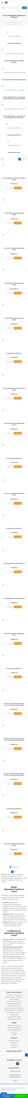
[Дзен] (17, 1063)
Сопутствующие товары (14, 1017)
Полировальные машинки (14, 1012)
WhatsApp (9, 1063)
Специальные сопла (14, 152)
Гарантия (14, 1047)
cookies (14, 1090)
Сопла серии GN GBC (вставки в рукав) (14, 79)
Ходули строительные (14, 1006)
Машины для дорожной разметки (14, 1008)
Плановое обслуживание (14, 1030)
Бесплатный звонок (21, 1096)
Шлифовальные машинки (14, 1001)
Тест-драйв (14, 1032)
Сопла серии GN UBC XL (14, 135)
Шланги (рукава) (14, 999)
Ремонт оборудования (14, 1027)
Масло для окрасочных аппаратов (14, 1010)
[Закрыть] (10, 1087)
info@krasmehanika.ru (15, 1075)
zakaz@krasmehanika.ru (15, 1077)
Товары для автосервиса (14, 1003)
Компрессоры (14, 1014)
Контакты (14, 1038)
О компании (14, 1045)
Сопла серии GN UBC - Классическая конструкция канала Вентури (14, 116)
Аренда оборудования (14, 1025)
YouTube (13, 1063)
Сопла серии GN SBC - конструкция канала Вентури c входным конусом (14, 97)
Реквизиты (14, 1043)
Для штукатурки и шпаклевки (14, 997)
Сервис (14, 1023)
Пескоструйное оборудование (14, 995)
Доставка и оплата (14, 1040)
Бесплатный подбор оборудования (7, 1095)
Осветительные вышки (14, 1019)
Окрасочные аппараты (14, 992)
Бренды (14, 1034)
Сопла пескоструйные (14, 43)
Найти (24, 7)
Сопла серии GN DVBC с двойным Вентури (14, 61)
